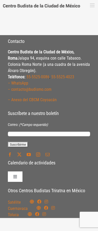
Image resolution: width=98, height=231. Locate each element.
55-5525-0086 (37, 76)
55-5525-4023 (62, 76)
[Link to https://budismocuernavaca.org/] (39, 208)
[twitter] (19, 154)
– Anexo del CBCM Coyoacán (32, 99)
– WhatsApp (18, 83)
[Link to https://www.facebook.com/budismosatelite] (39, 202)
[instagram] (38, 154)
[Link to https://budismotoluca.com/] (30, 214)
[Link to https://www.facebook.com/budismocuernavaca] (46, 208)
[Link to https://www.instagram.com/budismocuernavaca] (53, 208)
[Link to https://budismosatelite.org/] (32, 202)
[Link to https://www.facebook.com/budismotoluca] (37, 214)
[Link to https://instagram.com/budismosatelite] (46, 202)
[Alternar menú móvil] (92, 5)
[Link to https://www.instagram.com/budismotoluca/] (44, 214)
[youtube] (29, 154)
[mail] (47, 154)
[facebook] (10, 154)
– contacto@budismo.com (29, 89)
